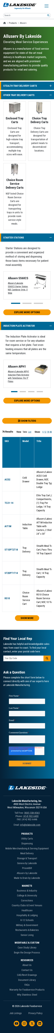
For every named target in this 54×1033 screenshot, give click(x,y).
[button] (49, 86)
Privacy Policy (35, 1013)
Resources (27, 960)
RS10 (7, 598)
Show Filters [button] (28, 420)
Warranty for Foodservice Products (27, 989)
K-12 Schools (27, 920)
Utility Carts (27, 838)
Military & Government (27, 925)
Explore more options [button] (27, 312)
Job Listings (15, 1013)
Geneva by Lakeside (27, 863)
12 (45, 432)
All (51, 432)
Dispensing (27, 843)
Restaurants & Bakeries (27, 930)
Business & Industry (27, 890)
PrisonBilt (27, 868)
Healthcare (27, 910)
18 (48, 432)
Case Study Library (27, 947)
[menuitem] (27, 856)
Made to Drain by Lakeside (27, 877)
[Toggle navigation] (46, 6)
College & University (27, 895)
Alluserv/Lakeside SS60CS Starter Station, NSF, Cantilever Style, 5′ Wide (18, 288)
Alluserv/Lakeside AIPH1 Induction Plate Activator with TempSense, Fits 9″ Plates (18, 376)
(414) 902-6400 (30, 816)
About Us (27, 965)
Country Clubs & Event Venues (27, 905)
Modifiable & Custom (27, 942)
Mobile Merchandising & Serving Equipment (27, 848)
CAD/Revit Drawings (27, 974)
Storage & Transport (27, 858)
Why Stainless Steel (27, 994)
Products (13, 23)
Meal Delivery (27, 853)
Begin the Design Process (27, 952)
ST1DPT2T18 (11, 549)
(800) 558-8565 (32, 812)
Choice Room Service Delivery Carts (15, 183)
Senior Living (27, 935)
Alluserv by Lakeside (27, 873)
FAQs (27, 984)
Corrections (27, 900)
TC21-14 (9, 502)
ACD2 (7, 479)
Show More (27, 618)
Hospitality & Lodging (27, 915)
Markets (27, 885)
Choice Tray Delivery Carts (39, 120)
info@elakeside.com (30, 824)
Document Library (27, 979)
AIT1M (8, 526)
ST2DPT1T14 (11, 573)
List (29, 432)
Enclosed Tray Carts (14, 120)
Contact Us (27, 970)
